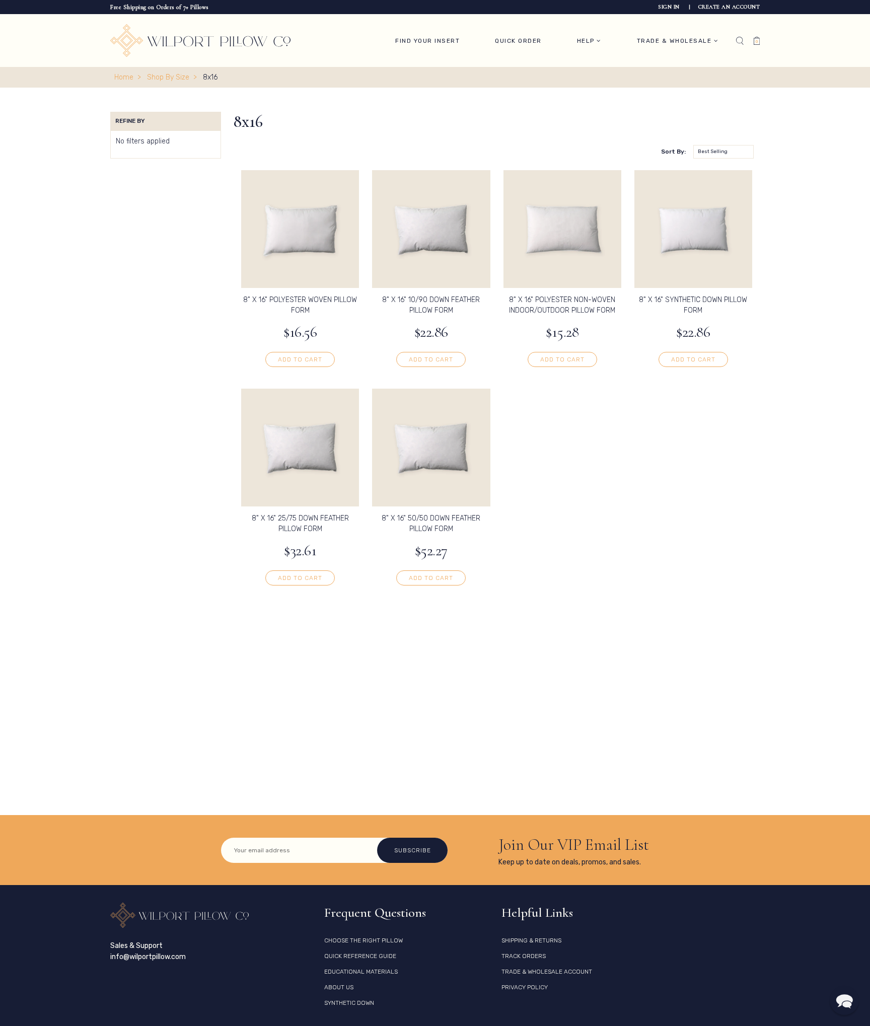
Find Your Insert (427, 40)
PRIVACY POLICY (524, 987)
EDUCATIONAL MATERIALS (361, 971)
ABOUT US (338, 987)
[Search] (740, 41)
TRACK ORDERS (523, 956)
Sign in (669, 7)
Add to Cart (300, 359)
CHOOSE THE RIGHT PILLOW (363, 940)
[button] (844, 1000)
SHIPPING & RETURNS (531, 940)
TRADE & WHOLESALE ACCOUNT (546, 971)
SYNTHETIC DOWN (349, 1002)
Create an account (729, 7)
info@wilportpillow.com (148, 956)
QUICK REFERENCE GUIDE (360, 956)
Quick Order (518, 40)
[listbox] (723, 152)
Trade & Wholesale (675, 40)
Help (587, 40)
